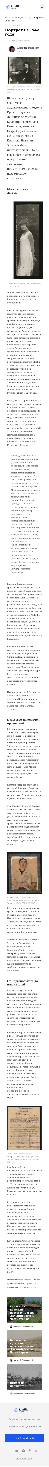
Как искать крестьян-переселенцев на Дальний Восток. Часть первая (22, 1346)
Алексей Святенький (23, 1326)
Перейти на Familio (24, 1437)
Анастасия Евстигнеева (24, 1393)
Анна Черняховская (28, 47)
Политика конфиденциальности (25, 1426)
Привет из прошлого (17, 1384)
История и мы (22, 17)
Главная (9, 17)
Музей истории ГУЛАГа (28, 1279)
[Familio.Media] (14, 7)
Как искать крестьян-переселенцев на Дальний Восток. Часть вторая (22, 1312)
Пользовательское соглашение (24, 1419)
